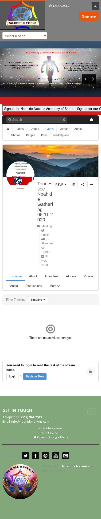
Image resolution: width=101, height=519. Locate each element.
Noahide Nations (75, 466)
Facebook (35, 455)
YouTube (55, 455)
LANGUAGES (61, 5)
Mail (65, 455)
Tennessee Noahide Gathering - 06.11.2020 (45, 201)
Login (12, 376)
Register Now (35, 376)
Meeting (46, 226)
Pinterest (45, 455)
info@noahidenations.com (30, 421)
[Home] (8, 129)
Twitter (25, 455)
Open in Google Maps (52, 437)
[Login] (91, 120)
